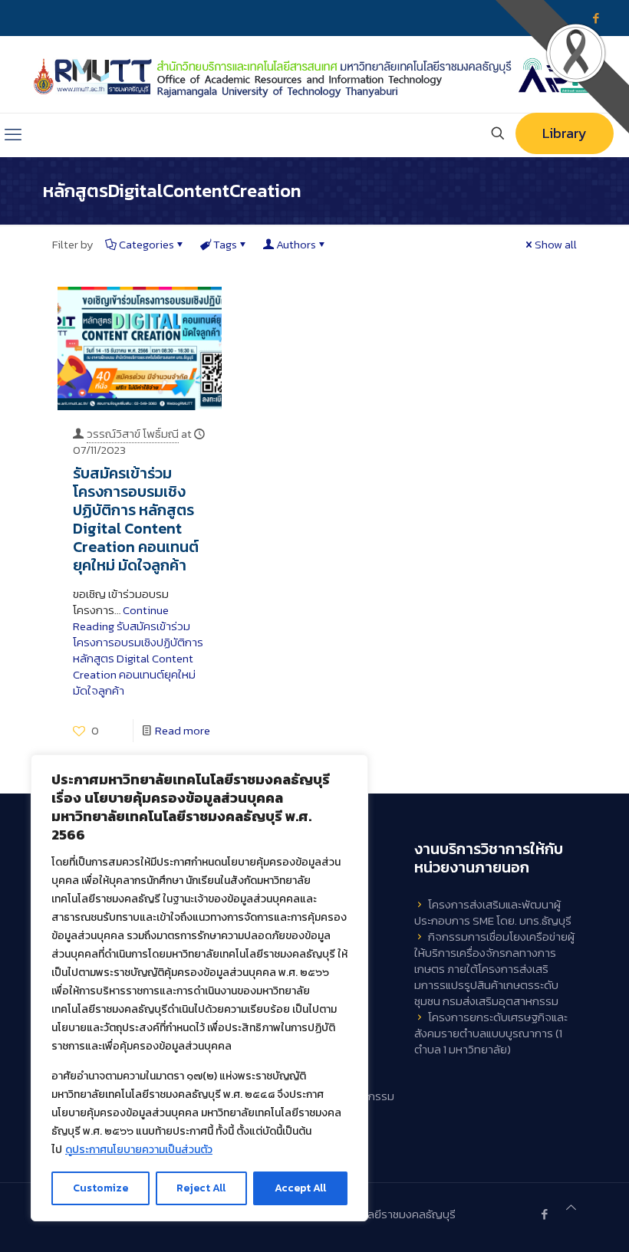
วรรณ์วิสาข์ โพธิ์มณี (133, 433)
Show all (556, 244)
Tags (225, 244)
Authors (296, 244)
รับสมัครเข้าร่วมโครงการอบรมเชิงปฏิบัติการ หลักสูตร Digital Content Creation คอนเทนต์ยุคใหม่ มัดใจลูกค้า (136, 519)
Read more (182, 730)
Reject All (201, 1188)
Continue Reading (138, 650)
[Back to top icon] (571, 1207)
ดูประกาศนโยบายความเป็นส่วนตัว (138, 1150)
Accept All (300, 1188)
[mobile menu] (13, 135)
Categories (146, 244)
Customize (100, 1188)
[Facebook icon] (544, 1214)
